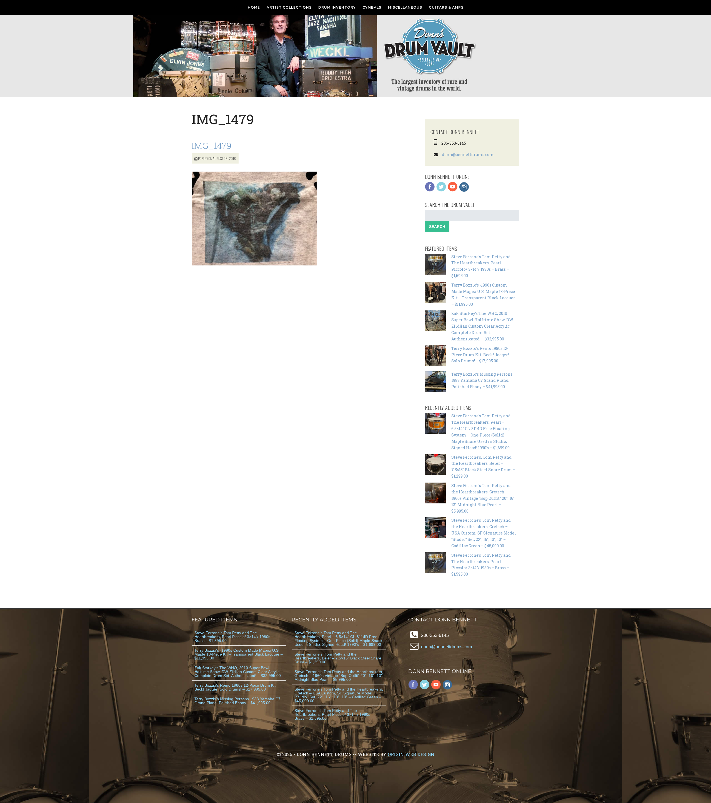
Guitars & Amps (446, 7)
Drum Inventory (337, 7)
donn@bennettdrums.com (468, 154)
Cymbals (371, 7)
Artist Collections (289, 7)
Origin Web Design (411, 754)
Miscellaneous (405, 7)
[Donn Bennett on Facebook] (430, 190)
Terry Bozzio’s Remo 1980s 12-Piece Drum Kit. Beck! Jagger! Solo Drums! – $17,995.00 (480, 355)
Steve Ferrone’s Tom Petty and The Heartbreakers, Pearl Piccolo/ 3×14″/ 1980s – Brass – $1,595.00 (234, 637)
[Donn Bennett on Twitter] (441, 190)
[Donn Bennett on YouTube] (453, 190)
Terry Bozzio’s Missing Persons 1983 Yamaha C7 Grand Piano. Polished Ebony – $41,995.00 (481, 381)
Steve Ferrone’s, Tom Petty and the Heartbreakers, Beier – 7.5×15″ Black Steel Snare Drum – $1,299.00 (337, 658)
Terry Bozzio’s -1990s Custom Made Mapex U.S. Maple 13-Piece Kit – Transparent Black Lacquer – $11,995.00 (238, 654)
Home (254, 7)
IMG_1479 (211, 145)
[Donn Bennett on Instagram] (464, 190)
